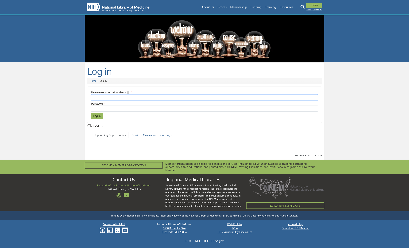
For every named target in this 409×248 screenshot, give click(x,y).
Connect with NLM (114, 224)
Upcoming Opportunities (110, 135)
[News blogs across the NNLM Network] (119, 196)
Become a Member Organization (124, 165)
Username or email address (108, 92)
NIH (197, 241)
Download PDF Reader (295, 228)
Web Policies (234, 224)
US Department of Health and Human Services (272, 215)
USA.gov (218, 241)
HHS (206, 241)
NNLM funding (260, 163)
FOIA (235, 228)
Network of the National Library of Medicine (123, 185)
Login (314, 5)
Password (97, 103)
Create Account (314, 9)
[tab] (110, 135)
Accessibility (295, 224)
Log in (97, 116)
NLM (188, 241)
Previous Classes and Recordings (152, 135)
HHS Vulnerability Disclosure (235, 232)
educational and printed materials (209, 167)
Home (93, 80)
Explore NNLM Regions (285, 205)
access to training (281, 163)
